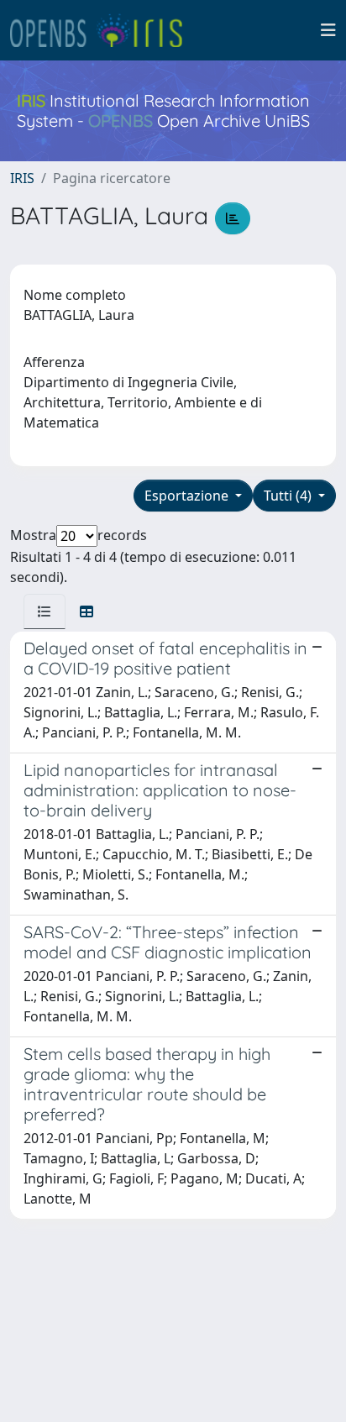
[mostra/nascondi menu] (328, 30)
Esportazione (188, 495)
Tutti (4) (289, 495)
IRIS (22, 178)
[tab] (45, 611)
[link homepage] (103, 30)
